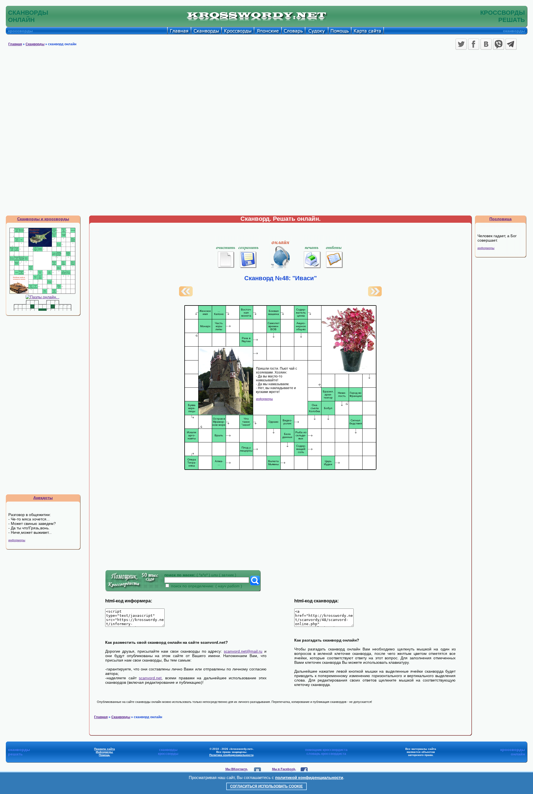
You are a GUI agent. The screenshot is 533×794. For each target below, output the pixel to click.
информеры (16, 540)
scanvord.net (150, 678)
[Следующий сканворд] (375, 295)
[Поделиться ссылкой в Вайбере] (498, 44)
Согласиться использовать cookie (266, 786)
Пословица (500, 219)
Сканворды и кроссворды (43, 219)
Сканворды (35, 44)
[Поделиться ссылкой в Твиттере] (461, 44)
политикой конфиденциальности (309, 777)
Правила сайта (104, 748)
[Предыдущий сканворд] (186, 295)
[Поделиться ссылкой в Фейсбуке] (473, 44)
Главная (15, 44)
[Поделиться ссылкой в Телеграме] (511, 44)
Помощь (104, 755)
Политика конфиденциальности (231, 755)
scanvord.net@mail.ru (243, 651)
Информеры (104, 751)
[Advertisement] (266, 93)
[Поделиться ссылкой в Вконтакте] (486, 44)
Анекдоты (43, 497)
